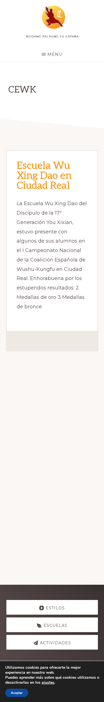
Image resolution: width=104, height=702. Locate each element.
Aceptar (17, 693)
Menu (55, 54)
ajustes (48, 682)
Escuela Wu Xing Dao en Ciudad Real (44, 176)
